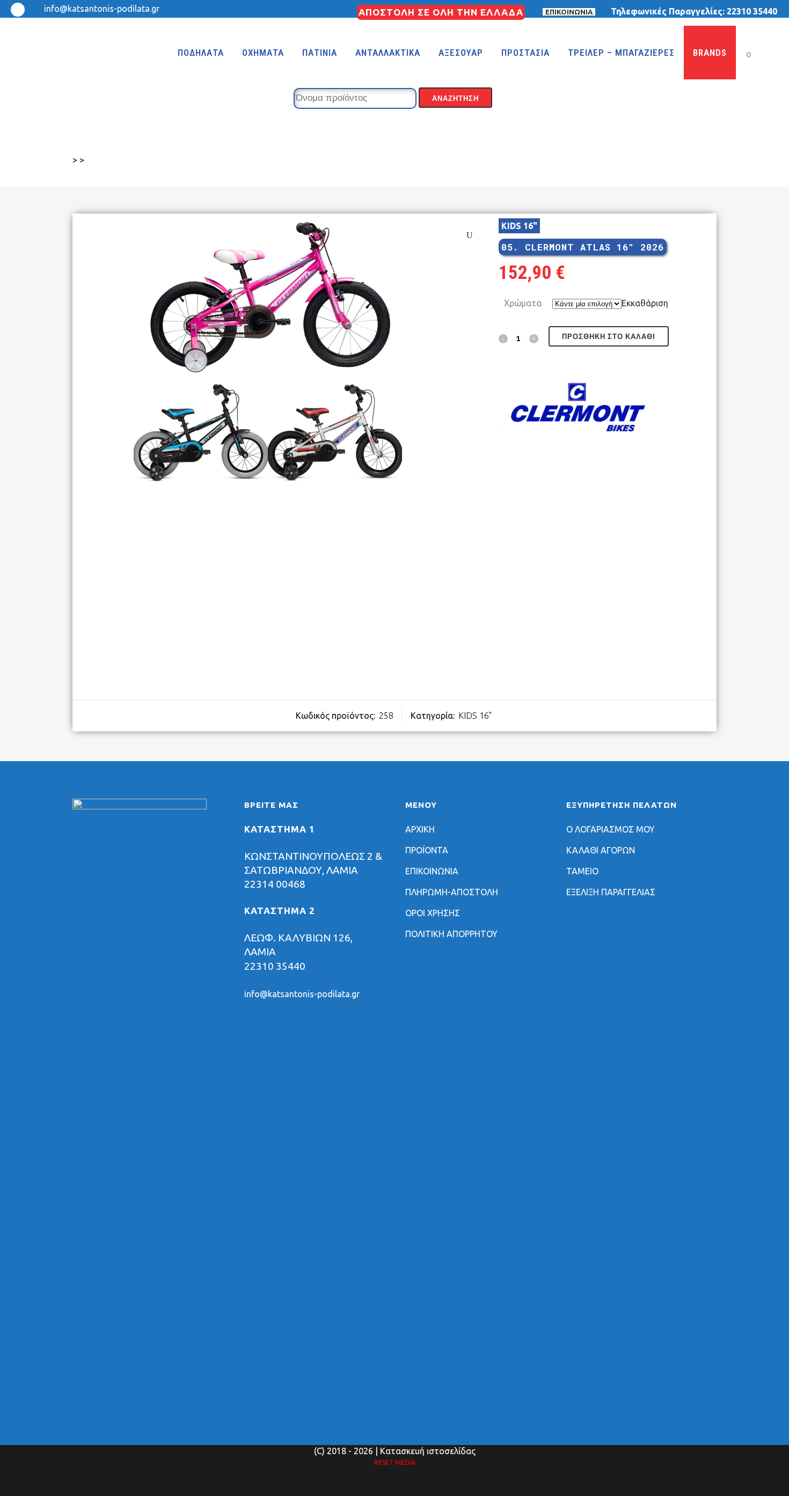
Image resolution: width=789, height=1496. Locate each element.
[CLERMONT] (579, 410)
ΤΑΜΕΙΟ (582, 871)
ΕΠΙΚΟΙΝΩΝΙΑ (569, 12)
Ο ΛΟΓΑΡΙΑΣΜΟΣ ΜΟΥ (610, 829)
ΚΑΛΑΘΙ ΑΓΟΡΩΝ (600, 850)
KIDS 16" (519, 226)
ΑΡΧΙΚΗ (420, 829)
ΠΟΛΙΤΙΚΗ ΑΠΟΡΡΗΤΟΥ (451, 934)
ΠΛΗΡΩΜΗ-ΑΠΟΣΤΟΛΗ (451, 892)
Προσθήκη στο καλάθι (608, 337)
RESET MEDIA (394, 1462)
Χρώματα (523, 303)
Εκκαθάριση (645, 303)
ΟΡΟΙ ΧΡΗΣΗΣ (432, 913)
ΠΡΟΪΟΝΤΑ (426, 850)
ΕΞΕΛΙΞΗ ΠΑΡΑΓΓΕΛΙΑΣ (610, 892)
